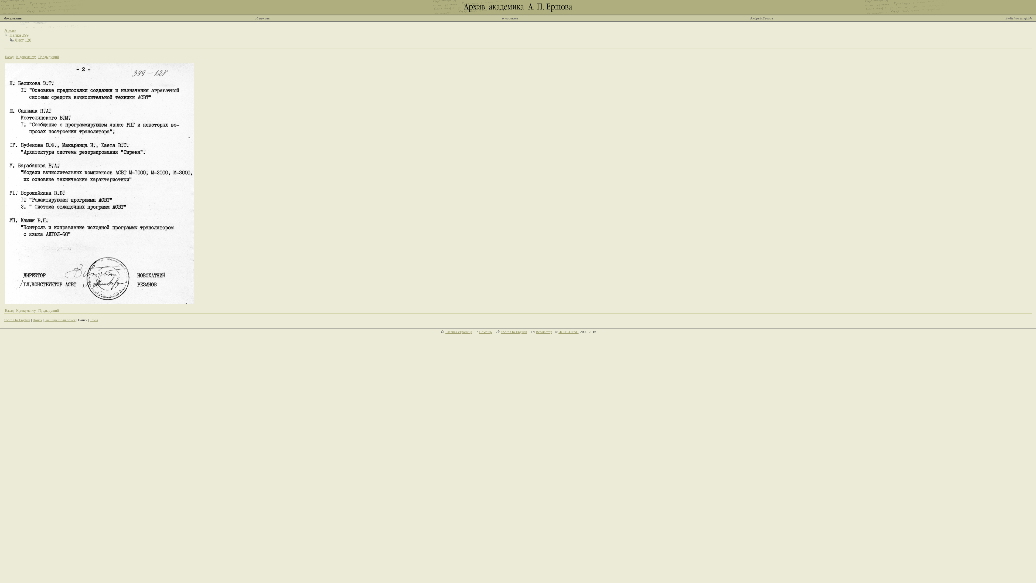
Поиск (37, 320)
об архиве (262, 18)
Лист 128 (23, 40)
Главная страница (458, 332)
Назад (9, 57)
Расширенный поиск (60, 320)
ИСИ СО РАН (568, 332)
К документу (26, 57)
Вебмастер (544, 332)
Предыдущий (48, 57)
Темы (94, 320)
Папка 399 (19, 35)
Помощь (485, 332)
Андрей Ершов (761, 18)
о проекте (510, 18)
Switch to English (1019, 18)
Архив (10, 30)
